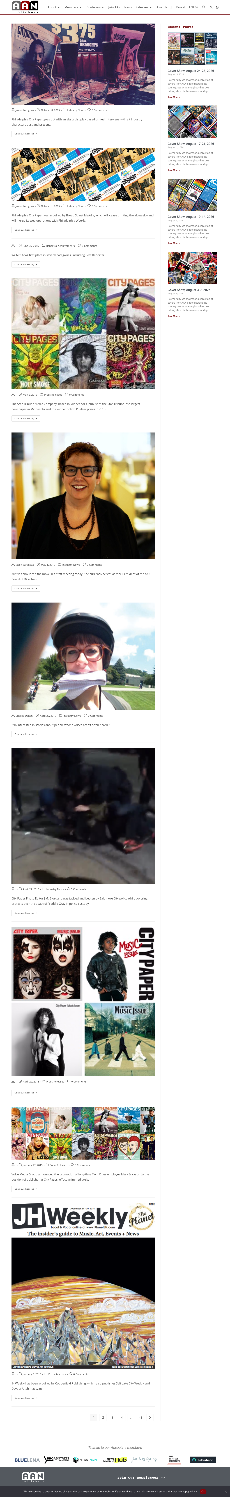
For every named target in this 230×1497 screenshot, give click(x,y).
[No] (225, 1491)
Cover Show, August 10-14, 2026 (191, 217)
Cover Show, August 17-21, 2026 (191, 144)
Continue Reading (27, 133)
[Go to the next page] (149, 1417)
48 (140, 1417)
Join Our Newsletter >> (141, 1478)
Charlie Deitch (24, 715)
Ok (203, 1491)
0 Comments (99, 110)
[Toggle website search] (204, 7)
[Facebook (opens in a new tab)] (217, 7)
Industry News (75, 110)
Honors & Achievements (60, 246)
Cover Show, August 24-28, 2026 (191, 71)
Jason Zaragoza (25, 110)
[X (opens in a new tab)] (211, 7)
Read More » (174, 97)
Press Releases (53, 394)
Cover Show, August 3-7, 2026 (189, 290)
